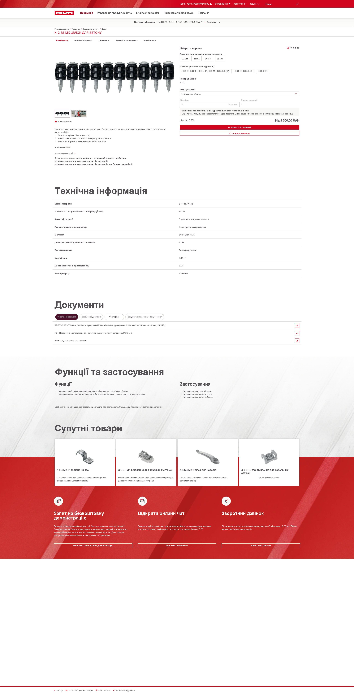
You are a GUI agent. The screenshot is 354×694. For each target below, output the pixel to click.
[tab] (62, 40)
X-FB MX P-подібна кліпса (73, 469)
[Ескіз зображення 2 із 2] (79, 114)
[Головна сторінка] (64, 13)
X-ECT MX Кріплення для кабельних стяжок (145, 469)
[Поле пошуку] (297, 4)
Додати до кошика (241, 127)
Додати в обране (241, 133)
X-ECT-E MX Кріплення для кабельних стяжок (264, 471)
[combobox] (281, 4)
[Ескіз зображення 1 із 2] (62, 114)
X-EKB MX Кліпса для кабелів (198, 469)
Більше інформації (64, 153)
